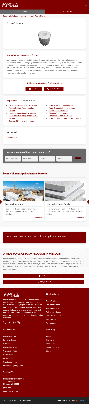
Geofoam (6, 344)
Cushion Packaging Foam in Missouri (23, 105)
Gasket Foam (8, 355)
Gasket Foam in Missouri (58, 111)
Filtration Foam (9, 358)
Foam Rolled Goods (10, 347)
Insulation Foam (9, 340)
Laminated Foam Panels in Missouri (22, 113)
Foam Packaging (9, 336)
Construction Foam (10, 362)
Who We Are (50, 344)
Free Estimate (23, 12)
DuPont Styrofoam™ (54, 305)
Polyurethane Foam (53, 316)
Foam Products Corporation (12, 16)
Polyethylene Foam (53, 312)
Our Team (50, 340)
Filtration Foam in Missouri (59, 113)
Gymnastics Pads (10, 351)
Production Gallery (53, 347)
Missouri (43, 16)
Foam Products (52, 301)
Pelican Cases (51, 323)
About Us (49, 336)
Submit (78, 158)
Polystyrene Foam (53, 308)
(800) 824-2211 (9, 388)
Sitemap (49, 351)
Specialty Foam (34, 16)
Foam (25, 16)
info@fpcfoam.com (10, 391)
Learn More (37, 218)
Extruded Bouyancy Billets (13, 366)
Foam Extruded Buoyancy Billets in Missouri (65, 118)
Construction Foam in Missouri (60, 116)
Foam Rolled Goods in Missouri (61, 105)
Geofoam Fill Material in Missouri (21, 121)
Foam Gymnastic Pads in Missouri (62, 108)
